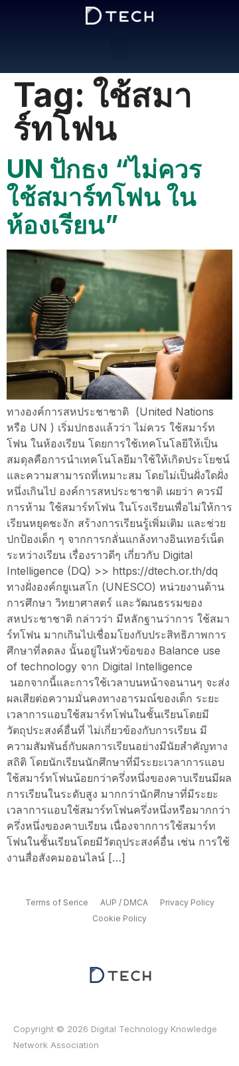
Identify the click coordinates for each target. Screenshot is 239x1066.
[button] (119, 49)
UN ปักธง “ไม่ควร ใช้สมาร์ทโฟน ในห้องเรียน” (104, 196)
